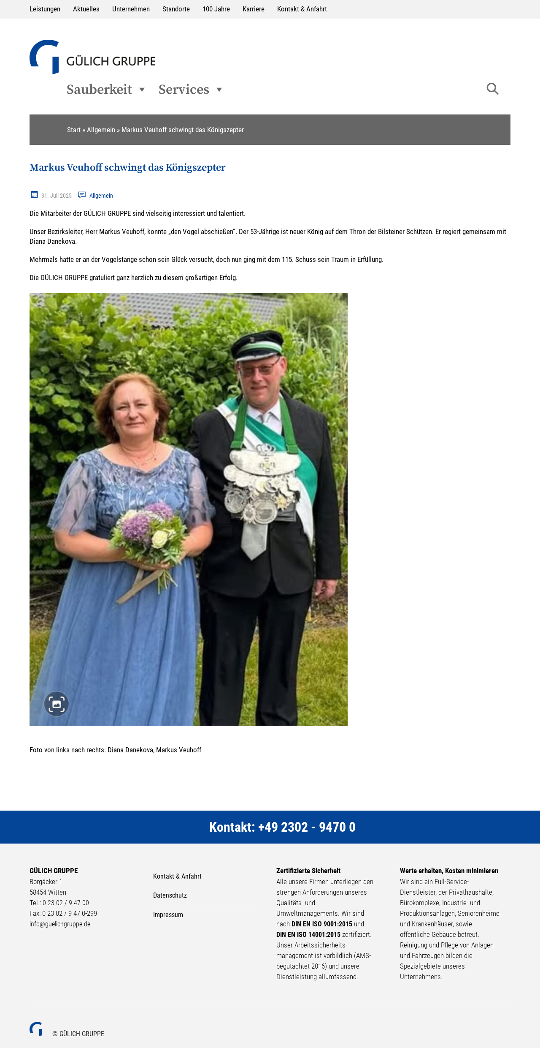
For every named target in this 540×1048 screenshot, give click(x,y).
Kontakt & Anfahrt (302, 9)
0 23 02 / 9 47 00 (66, 903)
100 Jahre (216, 9)
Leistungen (45, 9)
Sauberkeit (99, 90)
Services (184, 90)
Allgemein (101, 195)
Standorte (176, 9)
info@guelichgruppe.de (60, 924)
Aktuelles (86, 9)
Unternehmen (131, 9)
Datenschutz (170, 895)
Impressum (168, 915)
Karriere (254, 9)
